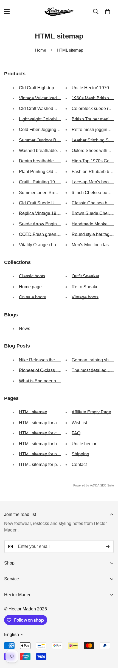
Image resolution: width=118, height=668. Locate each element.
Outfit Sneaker (85, 276)
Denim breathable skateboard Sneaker (56, 161)
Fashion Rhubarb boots (94, 171)
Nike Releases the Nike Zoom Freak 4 (56, 360)
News (24, 328)
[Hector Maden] (59, 11)
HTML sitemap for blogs (42, 443)
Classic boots (32, 276)
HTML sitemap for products (45, 464)
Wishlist (79, 422)
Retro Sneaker (86, 286)
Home (40, 50)
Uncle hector (84, 443)
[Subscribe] (108, 546)
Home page (30, 286)
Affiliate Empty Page (91, 412)
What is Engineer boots (41, 381)
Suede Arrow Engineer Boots (47, 224)
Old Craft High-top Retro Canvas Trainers (59, 87)
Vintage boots (85, 297)
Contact (79, 464)
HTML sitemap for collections (47, 433)
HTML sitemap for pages (42, 454)
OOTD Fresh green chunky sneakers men (59, 234)
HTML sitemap (33, 412)
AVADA (94, 485)
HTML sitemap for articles (43, 422)
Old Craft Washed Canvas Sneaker (53, 108)
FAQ (76, 433)
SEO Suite (107, 485)
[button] (107, 11)
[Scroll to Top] (108, 639)
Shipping (80, 454)
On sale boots (32, 297)
